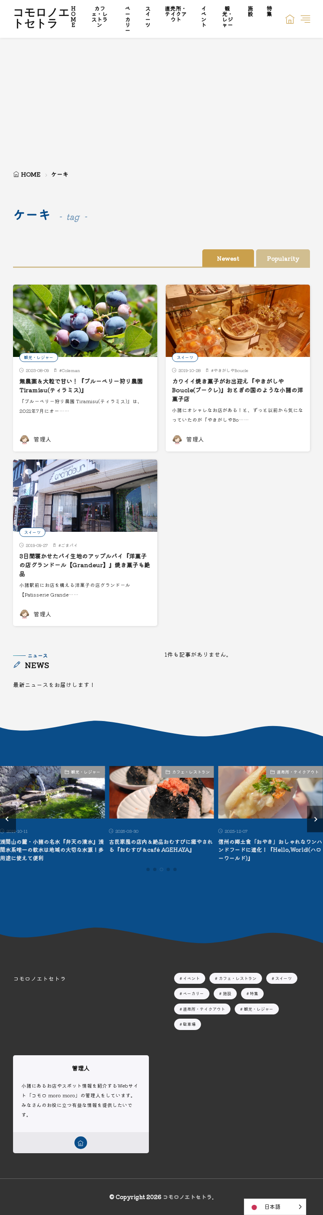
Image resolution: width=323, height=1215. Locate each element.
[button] (8, 819)
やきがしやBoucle (231, 370)
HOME (30, 174)
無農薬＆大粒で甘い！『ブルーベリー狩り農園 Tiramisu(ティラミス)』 (81, 385)
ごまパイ (69, 545)
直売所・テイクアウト (298, 772)
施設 (227, 993)
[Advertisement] (161, 101)
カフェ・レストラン (191, 772)
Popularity (283, 258)
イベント (191, 978)
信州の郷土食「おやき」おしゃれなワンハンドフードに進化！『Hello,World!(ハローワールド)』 (270, 849)
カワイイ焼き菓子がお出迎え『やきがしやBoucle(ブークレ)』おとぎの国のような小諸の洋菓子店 (237, 390)
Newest (228, 258)
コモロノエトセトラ (41, 19)
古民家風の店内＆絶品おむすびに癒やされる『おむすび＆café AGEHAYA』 (161, 845)
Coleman (71, 370)
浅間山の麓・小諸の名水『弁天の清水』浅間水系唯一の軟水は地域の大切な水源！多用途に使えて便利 (52, 849)
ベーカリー (193, 993)
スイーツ (185, 357)
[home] (80, 1142)
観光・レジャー (38, 357)
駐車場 (189, 1024)
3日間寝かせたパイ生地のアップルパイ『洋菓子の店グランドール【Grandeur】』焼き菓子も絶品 (84, 565)
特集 (254, 993)
